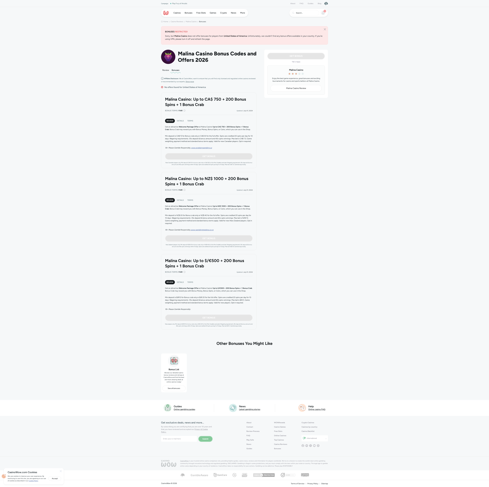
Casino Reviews (177, 22)
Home (165, 22)
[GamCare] (220, 475)
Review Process (253, 431)
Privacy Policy (312, 484)
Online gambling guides (184, 409)
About (292, 3)
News (248, 444)
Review (165, 70)
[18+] (234, 475)
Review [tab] (170, 121)
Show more (190, 82)
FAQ (301, 3)
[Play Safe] (326, 3)
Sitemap (324, 484)
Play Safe (250, 440)
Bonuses (175, 70)
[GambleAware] (199, 475)
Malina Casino (191, 22)
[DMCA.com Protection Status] (264, 475)
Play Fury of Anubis (179, 3)
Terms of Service (297, 484)
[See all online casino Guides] (168, 407)
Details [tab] (180, 121)
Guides (310, 3)
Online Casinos (280, 436)
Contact (249, 427)
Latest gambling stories (249, 409)
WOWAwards (279, 423)
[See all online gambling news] (233, 407)
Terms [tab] (190, 121)
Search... (299, 13)
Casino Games (280, 427)
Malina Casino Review (296, 88)
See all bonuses (174, 388)
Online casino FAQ (316, 409)
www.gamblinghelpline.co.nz (202, 230)
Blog (319, 3)
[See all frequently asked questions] (302, 407)
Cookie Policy (33, 481)
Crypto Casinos (308, 423)
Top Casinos (279, 440)
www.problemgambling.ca (201, 148)
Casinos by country (309, 427)
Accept (55, 478)
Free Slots (278, 431)
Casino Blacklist (308, 431)
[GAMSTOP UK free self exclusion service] (244, 475)
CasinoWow (184, 461)
